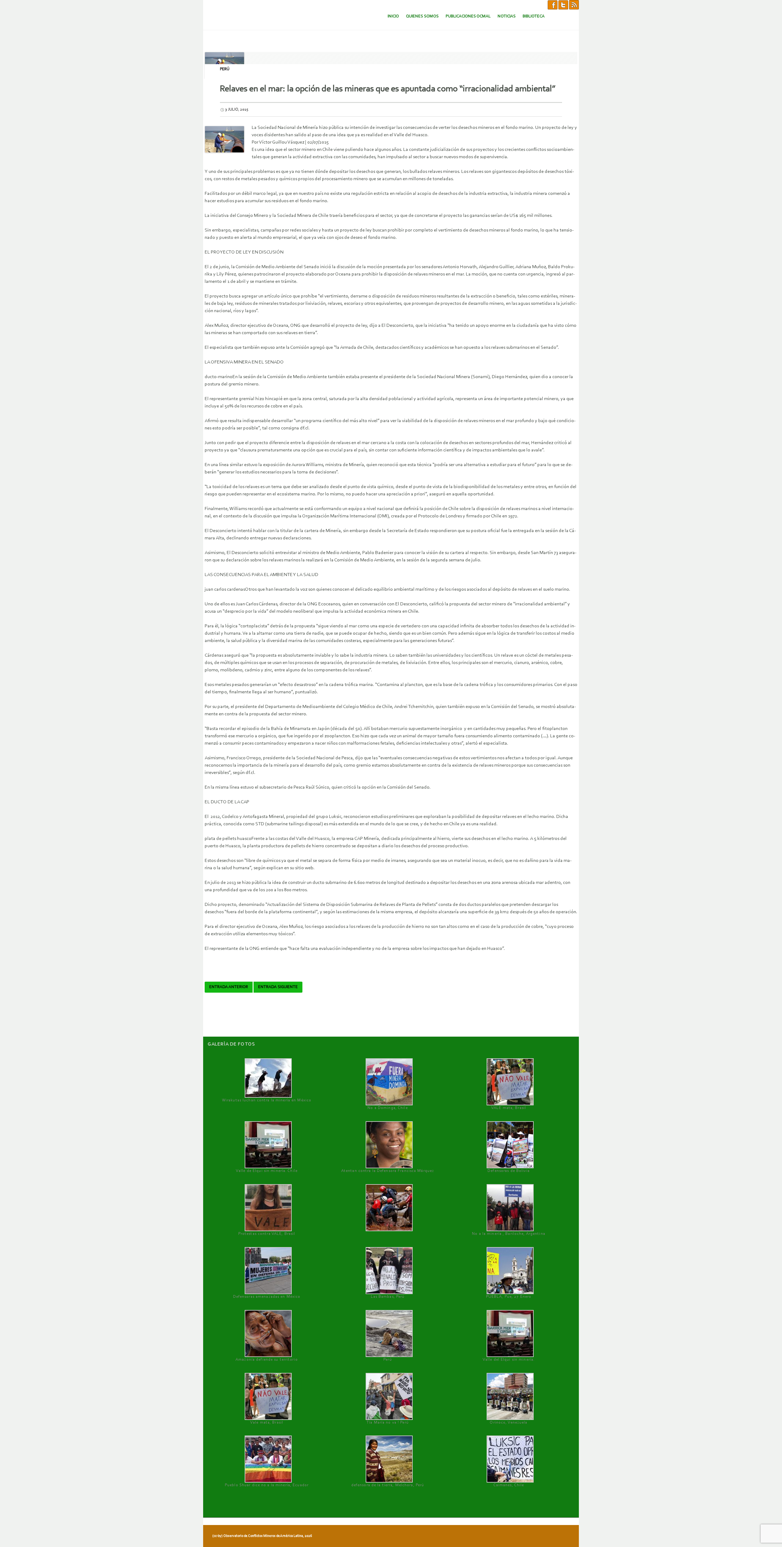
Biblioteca (534, 16)
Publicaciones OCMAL (468, 16)
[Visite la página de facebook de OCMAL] (552, 4)
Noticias (507, 16)
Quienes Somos (422, 16)
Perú (224, 69)
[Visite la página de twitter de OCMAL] (563, 4)
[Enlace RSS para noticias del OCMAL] (574, 4)
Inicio (393, 16)
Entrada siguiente (278, 987)
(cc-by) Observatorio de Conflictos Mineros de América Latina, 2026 (262, 1536)
